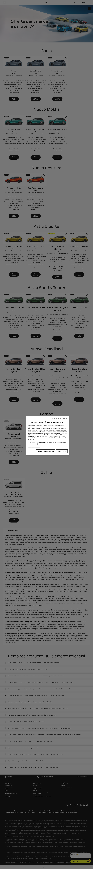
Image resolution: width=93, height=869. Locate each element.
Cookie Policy (34, 444)
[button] (60, 418)
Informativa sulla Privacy (34, 447)
